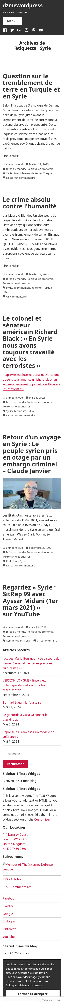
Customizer (42, 819)
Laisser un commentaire (20, 178)
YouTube (9, 937)
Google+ (9, 914)
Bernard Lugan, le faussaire (22, 702)
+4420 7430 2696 (15, 849)
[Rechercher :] (32, 753)
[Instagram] (26, 30)
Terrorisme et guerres (16, 283)
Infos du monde (15, 168)
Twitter (8, 906)
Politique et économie (40, 168)
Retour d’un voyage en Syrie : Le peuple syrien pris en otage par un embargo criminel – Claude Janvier (32, 454)
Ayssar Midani (14, 640)
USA (5, 292)
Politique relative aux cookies (24, 985)
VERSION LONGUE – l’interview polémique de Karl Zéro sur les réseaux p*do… (24, 685)
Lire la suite (11, 156)
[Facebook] (6, 30)
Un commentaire (16, 297)
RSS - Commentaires (17, 887)
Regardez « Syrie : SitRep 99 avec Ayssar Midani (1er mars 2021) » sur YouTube (30, 600)
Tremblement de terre (28, 173)
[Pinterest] (33, 30)
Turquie (48, 173)
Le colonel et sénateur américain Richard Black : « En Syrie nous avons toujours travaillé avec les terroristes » (30, 341)
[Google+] (19, 30)
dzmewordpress (23, 5)
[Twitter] (12, 30)
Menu (14, 21)
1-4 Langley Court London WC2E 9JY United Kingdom (15, 839)
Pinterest (9, 929)
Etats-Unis (12, 561)
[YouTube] (40, 30)
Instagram (10, 921)
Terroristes (20, 411)
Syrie (9, 173)
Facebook (9, 898)
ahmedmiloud (14, 164)
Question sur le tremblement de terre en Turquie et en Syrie (31, 86)
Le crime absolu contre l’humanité (30, 202)
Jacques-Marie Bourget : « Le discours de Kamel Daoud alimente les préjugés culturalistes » (31, 663)
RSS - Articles (12, 879)
